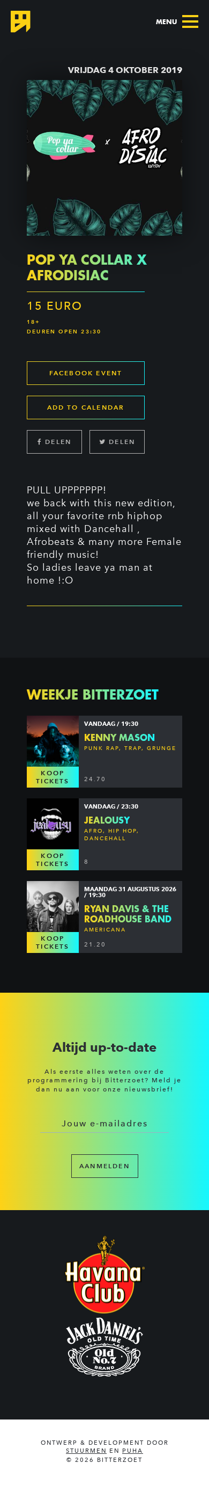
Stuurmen (86, 1450)
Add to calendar (86, 407)
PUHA (132, 1450)
